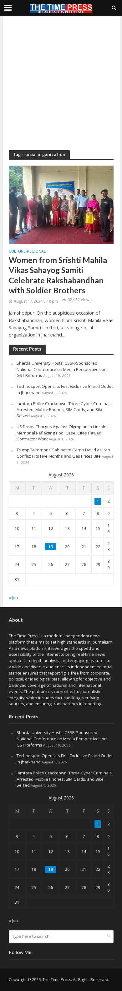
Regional (36, 251)
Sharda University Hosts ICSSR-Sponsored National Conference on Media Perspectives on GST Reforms (62, 369)
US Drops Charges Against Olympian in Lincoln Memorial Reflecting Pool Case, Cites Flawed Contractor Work (61, 433)
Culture (17, 251)
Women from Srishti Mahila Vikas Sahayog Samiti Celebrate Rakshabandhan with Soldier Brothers (58, 275)
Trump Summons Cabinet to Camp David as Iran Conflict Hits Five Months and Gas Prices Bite (63, 453)
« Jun (13, 597)
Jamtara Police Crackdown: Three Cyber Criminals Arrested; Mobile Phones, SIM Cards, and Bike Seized (64, 410)
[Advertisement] (61, 83)
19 (50, 546)
